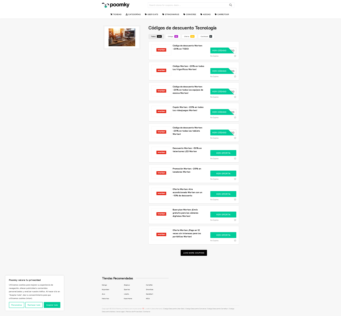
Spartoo (127, 289)
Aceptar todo (52, 305)
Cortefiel (149, 285)
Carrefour (223, 14)
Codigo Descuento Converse (195, 308)
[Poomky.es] (115, 4)
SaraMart (149, 294)
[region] (34, 293)
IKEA (148, 298)
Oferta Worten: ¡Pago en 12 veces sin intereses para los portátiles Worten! (187, 233)
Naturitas (105, 298)
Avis (103, 294)
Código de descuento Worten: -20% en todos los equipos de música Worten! (188, 89)
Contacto (146, 311)
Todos (156, 36)
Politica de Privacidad (134, 311)
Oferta (189, 36)
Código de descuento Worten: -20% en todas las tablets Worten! (187, 130)
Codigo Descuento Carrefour (217, 308)
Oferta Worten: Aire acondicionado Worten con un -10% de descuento (187, 192)
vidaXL (126, 294)
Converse (190, 14)
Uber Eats (152, 14)
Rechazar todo (34, 305)
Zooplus (127, 285)
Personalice (16, 305)
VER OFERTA (223, 153)
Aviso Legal (120, 311)
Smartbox (149, 289)
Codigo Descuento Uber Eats (173, 308)
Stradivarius (171, 14)
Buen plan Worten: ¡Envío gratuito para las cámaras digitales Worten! (185, 212)
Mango (104, 285)
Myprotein (105, 289)
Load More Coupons (193, 253)
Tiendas (117, 14)
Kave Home (128, 298)
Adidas (206, 14)
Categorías (134, 14)
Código (172, 36)
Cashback (206, 36)
